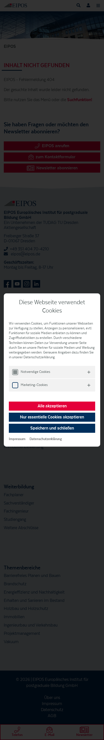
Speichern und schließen (52, 428)
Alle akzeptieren (52, 406)
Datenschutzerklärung (46, 439)
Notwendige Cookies (35, 372)
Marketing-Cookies (34, 385)
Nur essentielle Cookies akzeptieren (52, 417)
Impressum (17, 439)
